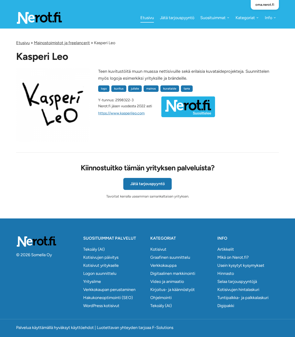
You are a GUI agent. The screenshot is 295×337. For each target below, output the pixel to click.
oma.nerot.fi (264, 5)
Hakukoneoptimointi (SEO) (108, 297)
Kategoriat (245, 17)
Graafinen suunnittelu (170, 257)
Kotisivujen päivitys (100, 257)
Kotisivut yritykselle (101, 265)
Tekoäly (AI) (94, 249)
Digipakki (225, 305)
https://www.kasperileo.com (121, 113)
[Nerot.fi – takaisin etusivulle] (39, 17)
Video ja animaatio (167, 281)
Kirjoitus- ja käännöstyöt (172, 289)
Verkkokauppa (163, 265)
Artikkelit (225, 249)
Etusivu (147, 17)
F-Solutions (162, 327)
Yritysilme (92, 281)
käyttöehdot (82, 327)
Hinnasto (225, 273)
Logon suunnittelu (99, 273)
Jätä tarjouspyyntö (177, 17)
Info (268, 17)
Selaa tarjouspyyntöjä (237, 281)
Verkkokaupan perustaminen (109, 289)
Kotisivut (158, 249)
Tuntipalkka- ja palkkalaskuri (242, 297)
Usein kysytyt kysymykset (240, 265)
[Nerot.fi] (47, 241)
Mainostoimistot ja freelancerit (62, 42)
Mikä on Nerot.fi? (233, 257)
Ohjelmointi (161, 297)
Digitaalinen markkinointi (172, 273)
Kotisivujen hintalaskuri (238, 289)
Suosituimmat (213, 17)
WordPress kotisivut (101, 305)
